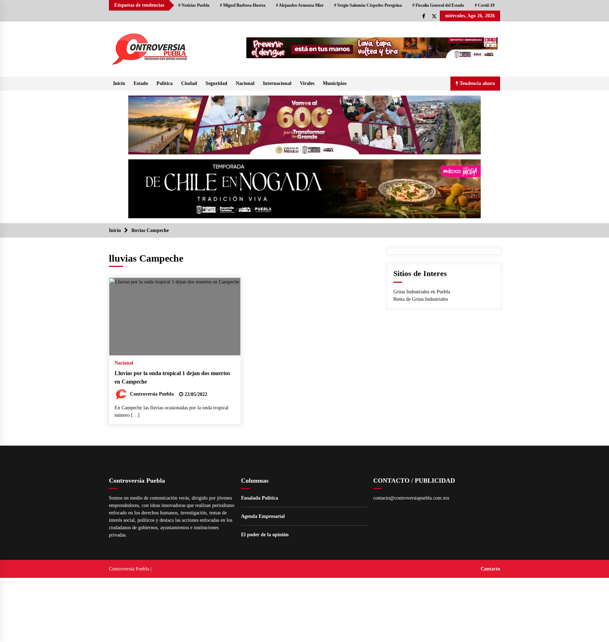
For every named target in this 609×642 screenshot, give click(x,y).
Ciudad (189, 83)
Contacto (490, 568)
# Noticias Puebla (193, 5)
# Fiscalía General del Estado (438, 5)
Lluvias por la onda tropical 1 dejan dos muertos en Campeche (172, 377)
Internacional (277, 83)
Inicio (119, 83)
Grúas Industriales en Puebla (421, 291)
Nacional (245, 83)
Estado (141, 83)
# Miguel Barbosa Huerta (242, 5)
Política (164, 83)
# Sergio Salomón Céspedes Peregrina (368, 5)
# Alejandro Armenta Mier (300, 5)
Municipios (334, 83)
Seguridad (216, 83)
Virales (307, 83)
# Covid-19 (484, 5)
